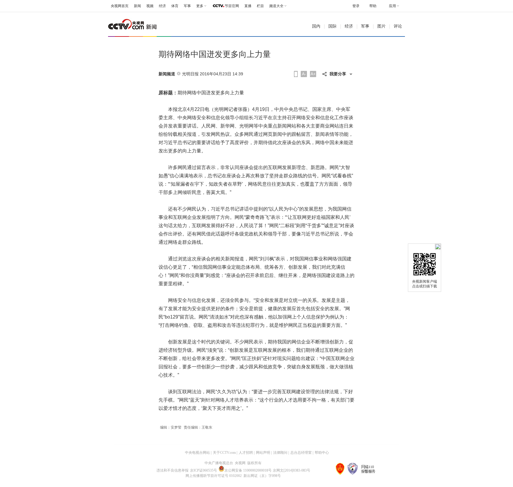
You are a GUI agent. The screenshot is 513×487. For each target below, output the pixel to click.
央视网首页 (120, 6)
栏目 (260, 6)
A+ (313, 73)
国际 (332, 26)
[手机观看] (296, 74)
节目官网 (232, 6)
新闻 (137, 6)
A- (304, 73)
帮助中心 (322, 453)
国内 (316, 26)
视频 (149, 6)
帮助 (372, 6)
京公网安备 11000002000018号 (248, 470)
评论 (398, 26)
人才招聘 (246, 453)
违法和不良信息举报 (172, 470)
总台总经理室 (301, 453)
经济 (162, 6)
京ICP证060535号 (203, 470)
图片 (381, 26)
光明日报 (190, 73)
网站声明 (263, 453)
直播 (247, 6)
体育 (174, 6)
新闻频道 (167, 74)
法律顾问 (280, 453)
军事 (187, 6)
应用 (392, 6)
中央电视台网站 (197, 453)
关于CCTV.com (224, 453)
